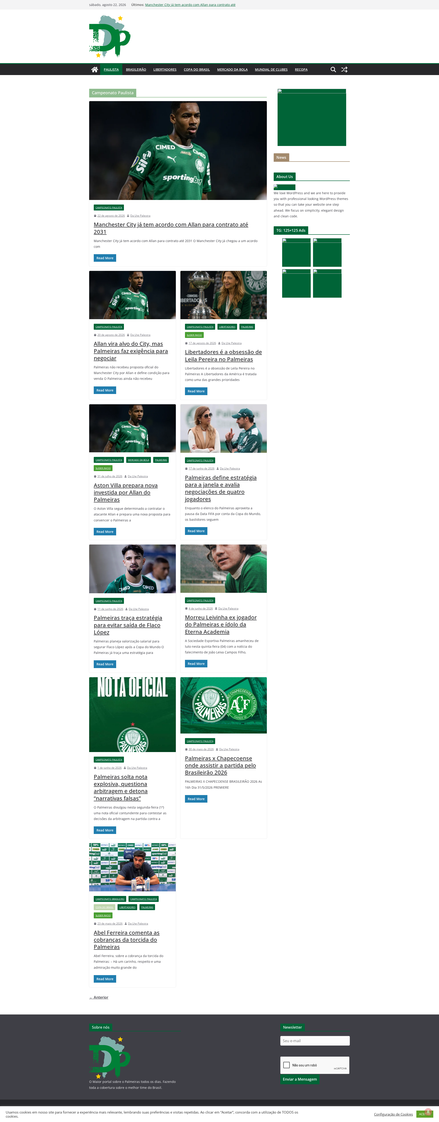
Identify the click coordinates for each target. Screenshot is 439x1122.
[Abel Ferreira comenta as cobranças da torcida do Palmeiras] (132, 867)
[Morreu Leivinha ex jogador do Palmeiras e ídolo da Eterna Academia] (223, 569)
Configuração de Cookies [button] (393, 1114)
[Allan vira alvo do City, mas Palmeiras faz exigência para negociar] (132, 295)
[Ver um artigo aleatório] (344, 69)
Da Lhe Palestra (140, 216)
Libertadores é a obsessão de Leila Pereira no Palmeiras (223, 355)
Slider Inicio (194, 335)
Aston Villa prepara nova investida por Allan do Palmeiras (126, 492)
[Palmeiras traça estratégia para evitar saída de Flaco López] (132, 569)
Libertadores (165, 69)
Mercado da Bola (232, 69)
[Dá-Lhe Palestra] (94, 69)
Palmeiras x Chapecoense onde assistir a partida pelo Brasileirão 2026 (220, 765)
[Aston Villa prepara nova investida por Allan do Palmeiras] (132, 428)
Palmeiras (247, 326)
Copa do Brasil (197, 69)
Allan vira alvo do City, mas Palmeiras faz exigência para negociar (131, 350)
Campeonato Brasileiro (110, 899)
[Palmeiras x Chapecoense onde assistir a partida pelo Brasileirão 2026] (223, 705)
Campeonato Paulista (109, 207)
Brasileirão (136, 69)
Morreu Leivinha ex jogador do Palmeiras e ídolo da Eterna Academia (221, 624)
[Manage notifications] (428, 1112)
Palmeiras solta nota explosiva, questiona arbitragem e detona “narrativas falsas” (121, 787)
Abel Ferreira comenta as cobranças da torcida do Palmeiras (127, 939)
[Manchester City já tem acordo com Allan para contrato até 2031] (178, 150)
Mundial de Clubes (271, 69)
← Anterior (98, 997)
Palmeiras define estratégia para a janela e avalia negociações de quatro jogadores (221, 488)
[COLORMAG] (284, 187)
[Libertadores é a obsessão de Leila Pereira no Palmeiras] (223, 295)
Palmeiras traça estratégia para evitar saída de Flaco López (128, 625)
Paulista (111, 69)
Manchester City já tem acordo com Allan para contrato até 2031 (171, 228)
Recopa (301, 69)
